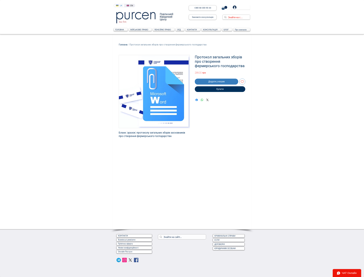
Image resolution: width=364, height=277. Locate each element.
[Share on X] (207, 100)
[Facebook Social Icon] (136, 260)
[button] (224, 8)
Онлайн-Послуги (125, 252)
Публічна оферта (125, 244)
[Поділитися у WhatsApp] (202, 100)
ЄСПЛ (217, 240)
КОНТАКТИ (123, 236)
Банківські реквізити (126, 240)
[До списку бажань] (242, 82)
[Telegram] (118, 260)
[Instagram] (124, 260)
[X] (130, 260)
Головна (123, 44)
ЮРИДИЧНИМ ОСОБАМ (225, 248)
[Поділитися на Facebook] (196, 100)
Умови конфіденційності (128, 248)
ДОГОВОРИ (219, 244)
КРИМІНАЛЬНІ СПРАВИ (224, 236)
